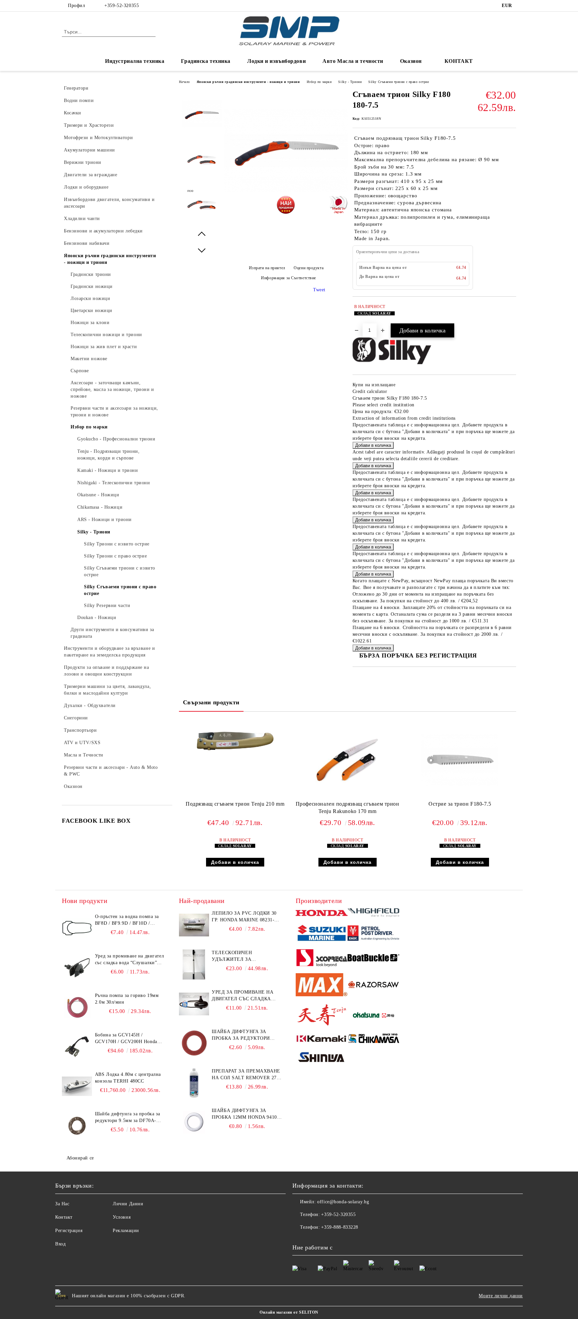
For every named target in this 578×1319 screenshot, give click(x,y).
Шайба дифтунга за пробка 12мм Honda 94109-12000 (246, 1114)
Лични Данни (128, 1203)
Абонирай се (80, 1157)
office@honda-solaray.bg (343, 1201)
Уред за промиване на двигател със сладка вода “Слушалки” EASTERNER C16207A (129, 959)
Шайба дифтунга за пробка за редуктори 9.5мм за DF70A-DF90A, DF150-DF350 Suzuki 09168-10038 (127, 1117)
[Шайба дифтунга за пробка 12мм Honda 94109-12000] (194, 1122)
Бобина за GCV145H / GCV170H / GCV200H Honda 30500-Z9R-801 (126, 1038)
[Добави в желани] (511, 313)
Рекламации (126, 1230)
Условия (121, 1217)
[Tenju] (322, 1015)
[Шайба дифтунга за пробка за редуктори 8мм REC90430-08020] (194, 1043)
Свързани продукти (211, 702)
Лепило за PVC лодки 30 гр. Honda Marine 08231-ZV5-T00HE (244, 917)
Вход (60, 1243)
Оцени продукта (308, 268)
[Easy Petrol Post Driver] (373, 934)
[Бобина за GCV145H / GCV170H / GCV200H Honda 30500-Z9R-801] (77, 1047)
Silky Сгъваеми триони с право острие (398, 82)
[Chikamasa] (373, 1039)
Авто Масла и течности (352, 61)
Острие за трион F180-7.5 (459, 804)
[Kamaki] (322, 1039)
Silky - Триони (350, 82)
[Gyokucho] (373, 986)
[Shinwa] (322, 1058)
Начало (184, 82)
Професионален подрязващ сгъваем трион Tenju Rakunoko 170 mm (347, 807)
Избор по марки (319, 82)
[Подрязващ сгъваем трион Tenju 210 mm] (235, 741)
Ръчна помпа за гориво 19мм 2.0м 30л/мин (127, 999)
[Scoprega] (322, 958)
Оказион (411, 61)
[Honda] (322, 913)
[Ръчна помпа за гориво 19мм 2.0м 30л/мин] (77, 1007)
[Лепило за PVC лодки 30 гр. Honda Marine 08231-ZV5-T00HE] (194, 925)
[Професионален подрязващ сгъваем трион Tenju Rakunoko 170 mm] (347, 760)
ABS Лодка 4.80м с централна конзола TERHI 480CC (128, 1078)
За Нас (62, 1203)
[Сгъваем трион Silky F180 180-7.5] (286, 210)
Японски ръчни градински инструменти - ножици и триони (248, 82)
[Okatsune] (373, 1016)
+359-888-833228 (339, 1227)
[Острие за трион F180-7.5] (459, 760)
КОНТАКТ (459, 61)
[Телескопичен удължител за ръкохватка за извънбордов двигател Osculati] (194, 964)
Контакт (64, 1217)
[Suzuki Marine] (322, 933)
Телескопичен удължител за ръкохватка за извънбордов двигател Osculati (243, 956)
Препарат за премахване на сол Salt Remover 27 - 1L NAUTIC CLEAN (246, 1075)
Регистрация (68, 1230)
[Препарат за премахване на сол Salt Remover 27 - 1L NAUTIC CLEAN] (194, 1083)
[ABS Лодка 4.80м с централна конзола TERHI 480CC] (77, 1086)
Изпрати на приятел (267, 268)
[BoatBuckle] (373, 958)
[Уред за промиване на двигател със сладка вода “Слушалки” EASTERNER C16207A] (77, 968)
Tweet (319, 289)
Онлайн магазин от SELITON (289, 1312)
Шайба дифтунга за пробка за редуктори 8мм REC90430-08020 (241, 1035)
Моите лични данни (501, 1295)
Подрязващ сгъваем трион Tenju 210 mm (235, 804)
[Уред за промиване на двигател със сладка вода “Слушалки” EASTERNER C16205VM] (194, 1004)
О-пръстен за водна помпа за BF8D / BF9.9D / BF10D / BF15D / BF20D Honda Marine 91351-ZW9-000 (127, 920)
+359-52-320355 (121, 5)
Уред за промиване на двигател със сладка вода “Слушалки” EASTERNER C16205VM (242, 996)
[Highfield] (373, 913)
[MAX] (322, 985)
